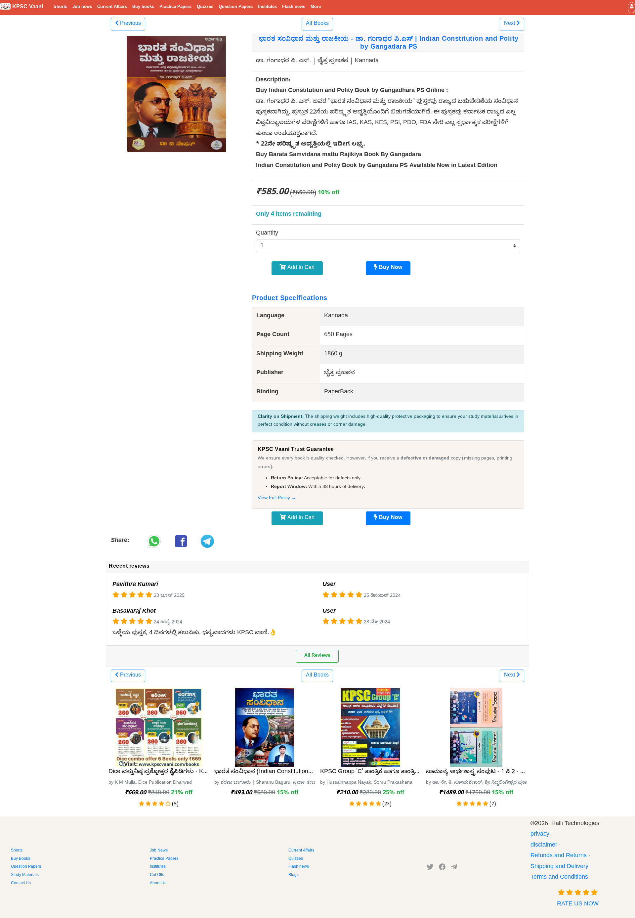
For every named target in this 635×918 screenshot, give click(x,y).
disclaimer (543, 846)
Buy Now (389, 268)
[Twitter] (430, 868)
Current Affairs (112, 7)
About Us (158, 883)
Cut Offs (157, 875)
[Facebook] (442, 868)
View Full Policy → (277, 498)
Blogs (293, 875)
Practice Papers (175, 7)
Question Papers (236, 7)
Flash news (293, 7)
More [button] (316, 7)
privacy (539, 835)
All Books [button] (317, 24)
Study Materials (25, 875)
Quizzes (205, 7)
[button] (631, 7)
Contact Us (21, 883)
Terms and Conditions (559, 878)
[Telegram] (454, 868)
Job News (159, 850)
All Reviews (317, 656)
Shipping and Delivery (559, 867)
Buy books (143, 7)
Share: (120, 541)
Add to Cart (300, 268)
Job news (82, 7)
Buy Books (20, 859)
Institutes (267, 7)
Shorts (60, 7)
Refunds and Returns (558, 856)
